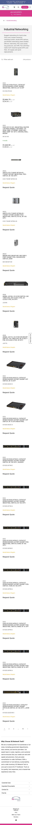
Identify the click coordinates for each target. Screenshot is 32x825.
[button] (30, 7)
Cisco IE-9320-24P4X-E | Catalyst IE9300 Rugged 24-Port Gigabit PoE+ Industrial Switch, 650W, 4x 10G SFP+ (16, 543)
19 (23, 729)
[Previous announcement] (3, 2)
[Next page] (27, 729)
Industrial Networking (11, 20)
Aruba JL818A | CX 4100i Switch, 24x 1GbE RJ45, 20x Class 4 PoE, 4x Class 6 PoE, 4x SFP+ (16, 298)
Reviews (16, 817)
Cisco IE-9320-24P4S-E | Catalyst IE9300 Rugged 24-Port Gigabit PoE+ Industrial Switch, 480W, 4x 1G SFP (16, 625)
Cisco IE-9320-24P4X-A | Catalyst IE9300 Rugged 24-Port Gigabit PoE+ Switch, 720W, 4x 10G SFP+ (16, 584)
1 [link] (4, 729)
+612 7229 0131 (17, 14)
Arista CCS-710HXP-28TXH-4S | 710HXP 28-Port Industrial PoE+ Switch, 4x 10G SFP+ (14, 174)
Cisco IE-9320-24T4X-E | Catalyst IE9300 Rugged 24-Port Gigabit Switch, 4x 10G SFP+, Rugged (14, 460)
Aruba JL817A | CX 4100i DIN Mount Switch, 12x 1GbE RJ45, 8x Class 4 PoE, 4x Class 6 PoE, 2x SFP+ (15, 338)
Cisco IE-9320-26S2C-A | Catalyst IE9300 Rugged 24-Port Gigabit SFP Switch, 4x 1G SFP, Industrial (15, 420)
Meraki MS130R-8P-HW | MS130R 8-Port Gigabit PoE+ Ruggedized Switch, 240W (15, 257)
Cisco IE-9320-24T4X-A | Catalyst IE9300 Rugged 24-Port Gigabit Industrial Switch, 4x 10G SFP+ (14, 501)
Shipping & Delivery (16, 809)
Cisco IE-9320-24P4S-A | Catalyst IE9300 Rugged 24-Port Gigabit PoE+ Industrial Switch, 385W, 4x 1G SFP (16, 665)
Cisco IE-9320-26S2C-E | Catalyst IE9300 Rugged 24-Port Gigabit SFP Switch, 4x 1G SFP (15, 379)
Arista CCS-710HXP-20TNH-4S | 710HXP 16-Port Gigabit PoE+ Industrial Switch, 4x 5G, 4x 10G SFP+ (15, 216)
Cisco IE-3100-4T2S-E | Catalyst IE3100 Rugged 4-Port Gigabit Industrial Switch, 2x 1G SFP (14, 86)
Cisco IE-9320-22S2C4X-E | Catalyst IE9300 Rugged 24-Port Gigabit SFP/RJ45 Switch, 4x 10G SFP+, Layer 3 (16, 707)
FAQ (16, 812)
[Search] (18, 7)
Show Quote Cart (30, 338)
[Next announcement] (29, 2)
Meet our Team (16, 814)
